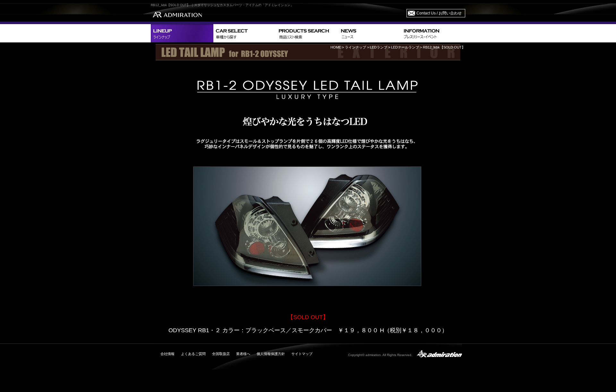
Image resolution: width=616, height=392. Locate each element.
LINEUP (182, 33)
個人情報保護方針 (271, 354)
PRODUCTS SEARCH (307, 33)
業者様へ (243, 354)
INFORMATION (433, 33)
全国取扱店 (221, 354)
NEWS (369, 33)
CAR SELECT (244, 33)
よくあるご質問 (193, 354)
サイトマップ (301, 354)
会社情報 (167, 354)
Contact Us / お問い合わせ (439, 13)
